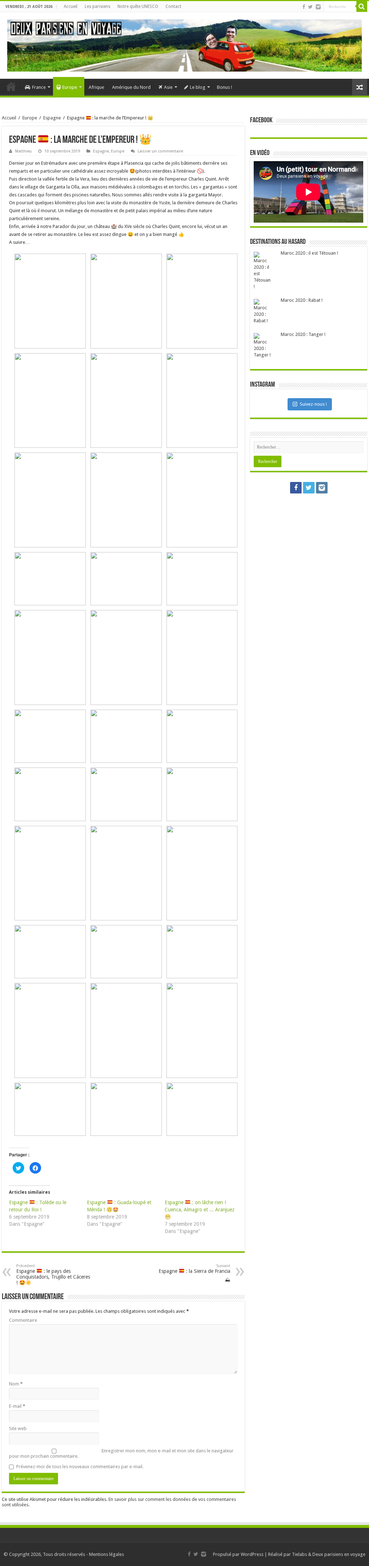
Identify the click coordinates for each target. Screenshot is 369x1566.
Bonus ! (224, 87)
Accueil (70, 6)
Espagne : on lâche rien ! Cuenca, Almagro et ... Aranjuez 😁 (200, 1209)
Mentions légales (106, 1554)
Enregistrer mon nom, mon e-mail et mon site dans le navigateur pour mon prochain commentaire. (121, 1453)
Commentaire (23, 1320)
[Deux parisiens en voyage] (184, 44)
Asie (168, 87)
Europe (69, 87)
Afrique (96, 87)
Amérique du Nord (131, 87)
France (39, 87)
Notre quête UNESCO (137, 6)
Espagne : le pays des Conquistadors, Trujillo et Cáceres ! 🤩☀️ (53, 1274)
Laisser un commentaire (160, 151)
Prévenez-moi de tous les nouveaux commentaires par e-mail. (79, 1466)
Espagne (52, 117)
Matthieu (23, 151)
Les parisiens (97, 6)
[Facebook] (304, 7)
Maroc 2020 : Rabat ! (302, 300)
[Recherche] (361, 6)
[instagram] (318, 7)
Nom (16, 1384)
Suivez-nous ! (313, 404)
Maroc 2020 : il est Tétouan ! (309, 253)
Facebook (261, 120)
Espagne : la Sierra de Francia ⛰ (194, 1273)
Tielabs (299, 1554)
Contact (173, 6)
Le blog (197, 87)
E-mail (17, 1406)
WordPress (252, 1554)
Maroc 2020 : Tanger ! (303, 334)
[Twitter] (310, 7)
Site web (18, 1428)
